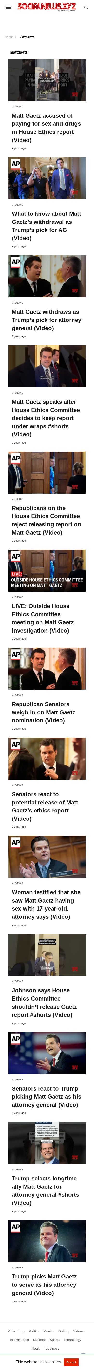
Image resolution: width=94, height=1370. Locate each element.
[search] (86, 7)
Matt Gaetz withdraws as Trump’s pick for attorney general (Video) (46, 319)
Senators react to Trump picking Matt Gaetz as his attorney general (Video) (46, 1096)
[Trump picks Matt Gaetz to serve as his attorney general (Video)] (47, 1241)
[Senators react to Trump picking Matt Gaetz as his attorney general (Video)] (47, 1053)
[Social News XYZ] (46, 7)
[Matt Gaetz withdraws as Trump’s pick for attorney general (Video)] (47, 276)
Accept (71, 1362)
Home (9, 37)
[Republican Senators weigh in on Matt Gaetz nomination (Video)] (47, 669)
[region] (47, 23)
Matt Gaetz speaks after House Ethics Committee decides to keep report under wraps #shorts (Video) (46, 417)
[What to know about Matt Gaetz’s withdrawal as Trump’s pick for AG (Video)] (47, 178)
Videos (17, 106)
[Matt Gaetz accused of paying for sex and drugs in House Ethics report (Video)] (47, 80)
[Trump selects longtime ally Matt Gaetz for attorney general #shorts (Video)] (47, 1143)
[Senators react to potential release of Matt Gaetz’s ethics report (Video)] (47, 759)
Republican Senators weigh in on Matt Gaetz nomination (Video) (43, 712)
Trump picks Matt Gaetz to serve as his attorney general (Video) (44, 1284)
